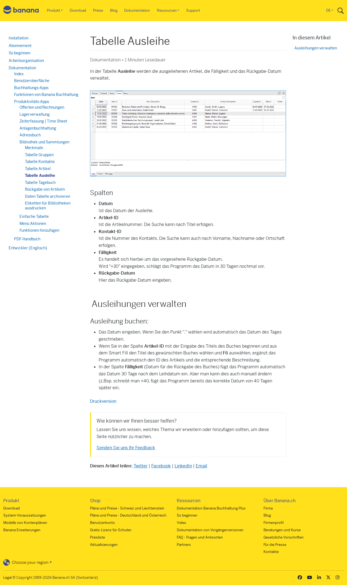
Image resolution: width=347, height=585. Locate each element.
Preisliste (97, 537)
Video (181, 522)
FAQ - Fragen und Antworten (200, 537)
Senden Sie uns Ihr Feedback (126, 448)
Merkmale (34, 147)
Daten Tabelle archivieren (47, 196)
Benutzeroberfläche (31, 80)
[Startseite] (21, 11)
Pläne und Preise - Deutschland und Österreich (128, 515)
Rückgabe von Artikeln (45, 189)
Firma (268, 508)
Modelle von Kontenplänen (25, 522)
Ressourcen (167, 10)
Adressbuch (30, 135)
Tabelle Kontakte (40, 161)
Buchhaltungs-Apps (31, 87)
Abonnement (20, 45)
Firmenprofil (274, 522)
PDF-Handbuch (27, 239)
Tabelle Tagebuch (40, 182)
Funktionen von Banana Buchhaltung (46, 94)
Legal (7, 577)
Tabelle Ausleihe (40, 175)
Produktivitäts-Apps (31, 101)
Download (78, 10)
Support (193, 10)
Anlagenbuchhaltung (38, 128)
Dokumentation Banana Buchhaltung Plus (211, 508)
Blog (113, 10)
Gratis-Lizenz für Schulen (110, 530)
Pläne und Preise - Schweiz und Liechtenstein (127, 508)
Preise (98, 10)
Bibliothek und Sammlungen (44, 142)
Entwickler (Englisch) (28, 248)
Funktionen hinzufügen (39, 230)
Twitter (140, 466)
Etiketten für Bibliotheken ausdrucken (47, 205)
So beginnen (19, 53)
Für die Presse (275, 544)
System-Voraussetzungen (24, 515)
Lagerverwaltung (35, 114)
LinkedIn (183, 466)
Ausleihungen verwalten (315, 48)
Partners (184, 544)
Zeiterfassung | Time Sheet (43, 121)
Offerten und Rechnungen (42, 107)
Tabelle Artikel (38, 168)
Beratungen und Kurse (282, 530)
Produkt (53, 10)
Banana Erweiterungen (21, 530)
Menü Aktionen (33, 223)
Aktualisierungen (104, 544)
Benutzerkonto (102, 522)
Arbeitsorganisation (26, 60)
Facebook (161, 466)
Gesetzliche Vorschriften (284, 537)
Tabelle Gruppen (39, 154)
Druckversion (103, 401)
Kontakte (271, 551)
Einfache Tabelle (34, 216)
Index (19, 73)
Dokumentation (137, 10)
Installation (18, 38)
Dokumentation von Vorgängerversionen (210, 530)
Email (201, 466)
